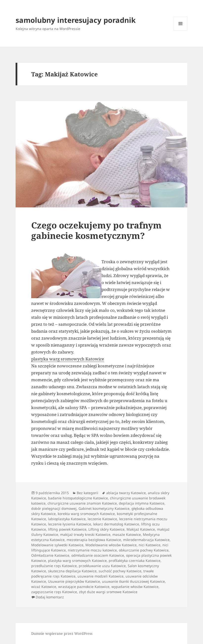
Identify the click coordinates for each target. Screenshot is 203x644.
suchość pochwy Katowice (120, 571)
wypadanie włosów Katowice (134, 586)
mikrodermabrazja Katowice (146, 539)
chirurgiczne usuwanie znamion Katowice (82, 503)
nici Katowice (149, 545)
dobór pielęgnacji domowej (53, 508)
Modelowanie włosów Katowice (111, 545)
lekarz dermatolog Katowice (116, 524)
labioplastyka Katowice (67, 518)
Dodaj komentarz (50, 597)
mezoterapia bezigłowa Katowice (94, 539)
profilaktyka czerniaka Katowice (134, 560)
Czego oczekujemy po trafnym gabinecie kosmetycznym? (96, 230)
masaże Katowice (126, 534)
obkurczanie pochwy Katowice (144, 550)
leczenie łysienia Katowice (69, 524)
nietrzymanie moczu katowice (92, 550)
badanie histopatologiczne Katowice (78, 498)
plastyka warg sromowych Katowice (67, 359)
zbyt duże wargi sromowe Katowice (108, 591)
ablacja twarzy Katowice (126, 492)
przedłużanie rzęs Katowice (54, 565)
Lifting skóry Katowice (106, 529)
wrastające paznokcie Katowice (83, 586)
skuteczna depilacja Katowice (72, 571)
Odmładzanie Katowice (50, 555)
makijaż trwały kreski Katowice (85, 534)
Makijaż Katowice (141, 529)
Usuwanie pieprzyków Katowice (74, 581)
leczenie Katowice (102, 518)
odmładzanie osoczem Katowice (97, 555)
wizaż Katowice (43, 586)
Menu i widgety (180, 30)
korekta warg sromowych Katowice (86, 513)
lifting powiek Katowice (67, 529)
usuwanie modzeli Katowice (100, 576)
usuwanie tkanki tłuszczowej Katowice (133, 581)
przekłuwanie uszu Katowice (102, 565)
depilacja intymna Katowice (141, 503)
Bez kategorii (87, 492)
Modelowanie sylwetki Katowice (57, 545)
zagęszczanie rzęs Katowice (54, 591)
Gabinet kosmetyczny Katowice (103, 508)
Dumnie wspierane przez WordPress (61, 633)
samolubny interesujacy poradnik (76, 20)
